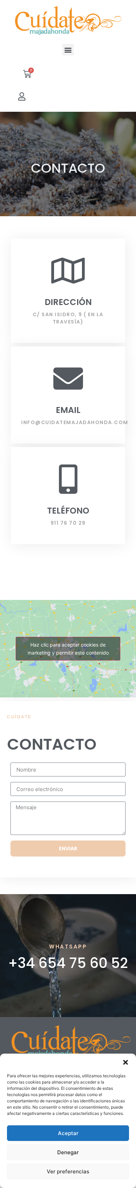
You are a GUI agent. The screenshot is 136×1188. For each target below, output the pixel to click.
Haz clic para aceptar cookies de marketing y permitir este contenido (68, 649)
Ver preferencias (68, 1171)
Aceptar (68, 1133)
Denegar (68, 1152)
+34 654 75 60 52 (68, 963)
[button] (125, 1062)
